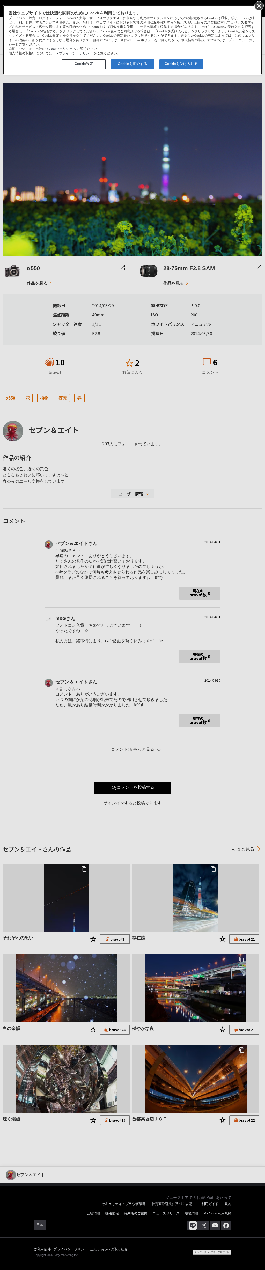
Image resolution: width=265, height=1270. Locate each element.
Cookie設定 (84, 64)
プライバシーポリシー (76, 53)
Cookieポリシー (61, 49)
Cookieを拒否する (132, 64)
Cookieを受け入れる (181, 64)
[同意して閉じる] (258, 5)
